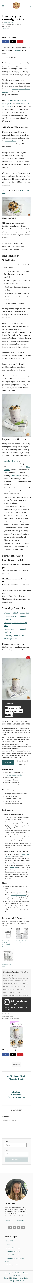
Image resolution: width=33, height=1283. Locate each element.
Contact (6, 1278)
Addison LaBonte (8, 22)
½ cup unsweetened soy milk (13, 775)
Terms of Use (19, 1281)
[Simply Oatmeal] (16, 6)
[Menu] (3, 6)
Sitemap (11, 1281)
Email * (7, 1150)
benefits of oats (10, 141)
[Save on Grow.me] (25, 41)
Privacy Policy (23, 1278)
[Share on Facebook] (5, 41)
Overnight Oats (6, 28)
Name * (7, 1141)
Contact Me (20, 1220)
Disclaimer (13, 1278)
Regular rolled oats (11, 461)
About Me (8, 1220)
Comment (6, 1117)
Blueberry (16, 1064)
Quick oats (15, 476)
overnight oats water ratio (18, 895)
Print (8, 762)
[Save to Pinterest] (20, 41)
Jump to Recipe (10, 57)
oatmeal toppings (13, 867)
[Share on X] (13, 41)
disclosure (17, 50)
